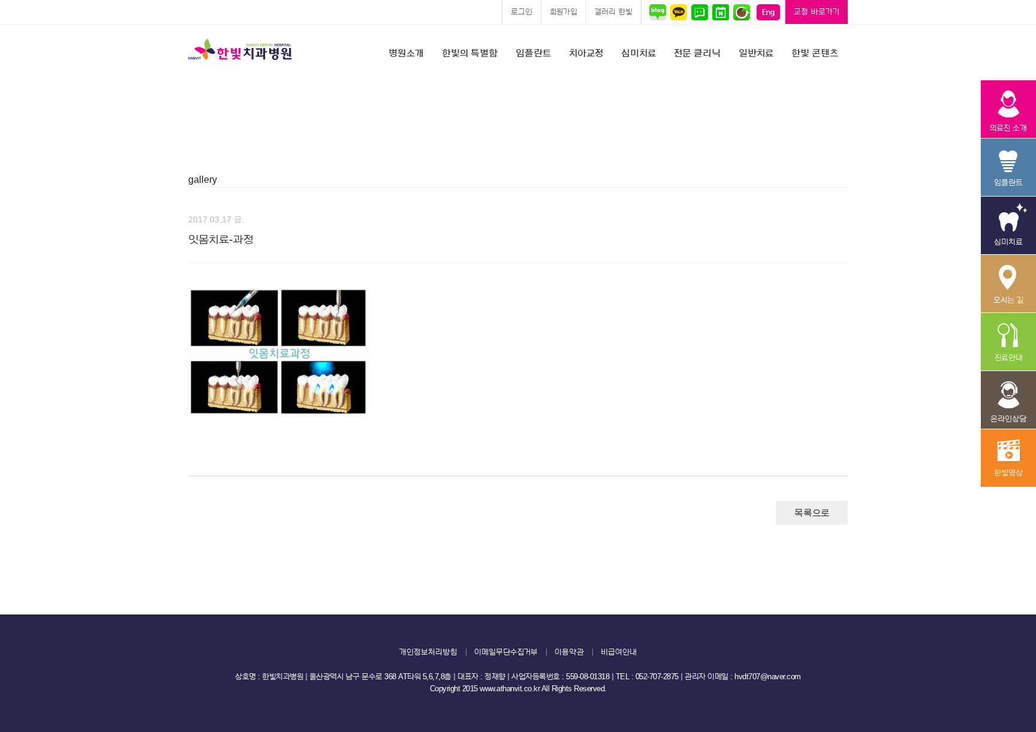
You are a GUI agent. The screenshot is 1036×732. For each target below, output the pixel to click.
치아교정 (586, 53)
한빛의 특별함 (470, 53)
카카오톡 (678, 12)
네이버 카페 (741, 12)
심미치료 (638, 53)
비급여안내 (619, 652)
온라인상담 (1008, 400)
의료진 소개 (1008, 109)
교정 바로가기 (816, 12)
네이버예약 (720, 12)
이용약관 (569, 652)
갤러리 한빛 (614, 12)
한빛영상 (1008, 458)
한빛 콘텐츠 (814, 53)
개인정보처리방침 (428, 652)
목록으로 (811, 513)
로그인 (521, 12)
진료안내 (1008, 342)
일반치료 (756, 53)
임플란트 (533, 53)
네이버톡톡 (699, 12)
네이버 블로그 (659, 12)
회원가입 (563, 12)
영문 (768, 12)
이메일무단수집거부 (506, 652)
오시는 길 (1008, 284)
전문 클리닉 (697, 53)
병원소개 (406, 53)
